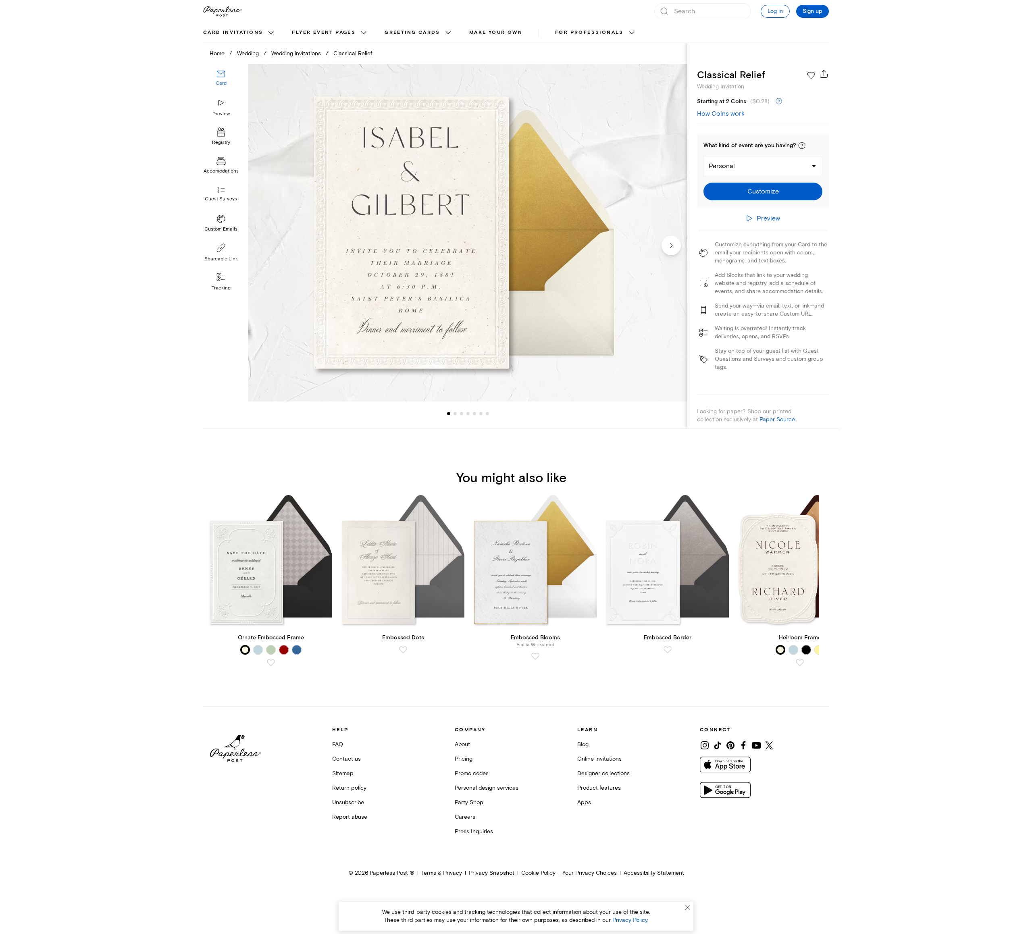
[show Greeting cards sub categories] (448, 33)
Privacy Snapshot (491, 873)
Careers (465, 816)
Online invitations (599, 758)
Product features (599, 787)
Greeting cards (412, 32)
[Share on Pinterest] (730, 745)
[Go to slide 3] (455, 413)
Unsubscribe (348, 802)
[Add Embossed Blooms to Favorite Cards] (535, 656)
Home (217, 53)
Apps (584, 802)
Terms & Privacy (441, 873)
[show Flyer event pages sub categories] (363, 33)
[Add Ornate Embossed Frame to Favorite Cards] (271, 663)
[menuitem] (239, 33)
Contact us (346, 758)
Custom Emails (220, 229)
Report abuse (349, 816)
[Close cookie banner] (688, 907)
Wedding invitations (296, 53)
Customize (763, 191)
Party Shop (469, 802)
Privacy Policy (629, 920)
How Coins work (721, 114)
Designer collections (603, 773)
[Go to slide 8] (487, 413)
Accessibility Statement (654, 873)
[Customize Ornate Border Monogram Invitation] (467, 232)
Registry (221, 143)
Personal (722, 166)
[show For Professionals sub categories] (632, 33)
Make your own (495, 32)
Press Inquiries (474, 831)
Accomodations (221, 171)
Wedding (248, 53)
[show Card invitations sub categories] (271, 33)
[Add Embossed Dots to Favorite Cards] (403, 650)
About (462, 744)
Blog (583, 744)
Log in (775, 11)
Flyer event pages (324, 32)
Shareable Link (221, 259)
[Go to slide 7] (481, 413)
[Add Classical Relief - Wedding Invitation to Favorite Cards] (811, 75)
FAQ (337, 744)
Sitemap (343, 773)
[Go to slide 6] (474, 413)
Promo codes (472, 773)
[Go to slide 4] (461, 413)
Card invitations (233, 32)
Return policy (349, 787)
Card (221, 84)
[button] (802, 145)
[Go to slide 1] (448, 413)
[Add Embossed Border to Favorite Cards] (667, 650)
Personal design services (486, 787)
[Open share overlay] (824, 74)
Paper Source (777, 419)
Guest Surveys (221, 199)
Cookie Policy (538, 873)
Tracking (221, 288)
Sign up (812, 11)
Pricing (463, 758)
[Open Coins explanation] (778, 102)
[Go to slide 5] (468, 413)
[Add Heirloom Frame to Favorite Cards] (800, 663)
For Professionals (589, 32)
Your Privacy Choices (589, 873)
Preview (221, 114)
